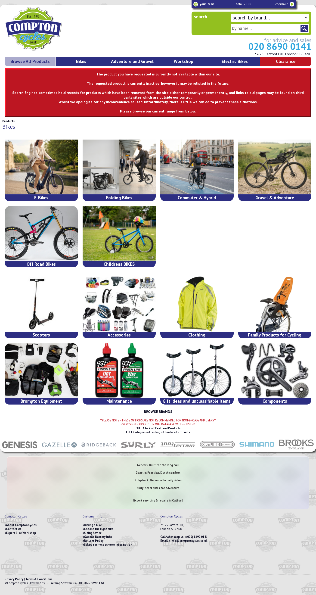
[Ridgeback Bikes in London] (98, 449)
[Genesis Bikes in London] (19, 449)
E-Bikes (41, 197)
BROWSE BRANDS (158, 411)
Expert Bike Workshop (21, 533)
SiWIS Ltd (97, 583)
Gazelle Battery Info (98, 537)
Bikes (81, 61)
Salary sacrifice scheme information (108, 545)
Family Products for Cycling (274, 335)
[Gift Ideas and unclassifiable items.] (197, 370)
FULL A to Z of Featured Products (158, 428)
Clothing (196, 335)
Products (8, 121)
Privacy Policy (14, 579)
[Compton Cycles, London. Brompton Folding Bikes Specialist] (51, 49)
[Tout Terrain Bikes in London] (177, 449)
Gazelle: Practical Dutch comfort (158, 473)
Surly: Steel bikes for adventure (158, 488)
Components (275, 401)
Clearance (285, 61)
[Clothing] (197, 304)
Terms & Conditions (38, 579)
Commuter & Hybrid (197, 197)
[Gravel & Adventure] (275, 167)
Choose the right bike (98, 529)
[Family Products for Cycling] (275, 304)
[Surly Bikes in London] (138, 449)
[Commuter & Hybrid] (197, 167)
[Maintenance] (119, 370)
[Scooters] (41, 304)
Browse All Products (30, 61)
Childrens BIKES (119, 264)
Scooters (41, 335)
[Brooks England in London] (296, 449)
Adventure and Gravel (132, 61)
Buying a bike (93, 525)
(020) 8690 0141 (197, 537)
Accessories (119, 335)
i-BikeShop (53, 583)
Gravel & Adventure (274, 197)
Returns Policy (93, 541)
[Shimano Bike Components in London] (256, 449)
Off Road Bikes (41, 264)
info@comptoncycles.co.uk (189, 541)
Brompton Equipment (41, 401)
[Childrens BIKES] (119, 233)
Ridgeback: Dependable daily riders (158, 480)
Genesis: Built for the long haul (158, 465)
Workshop (183, 61)
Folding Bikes (119, 197)
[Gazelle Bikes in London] (59, 449)
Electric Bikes (235, 61)
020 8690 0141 (279, 46)
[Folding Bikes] (119, 167)
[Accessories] (119, 304)
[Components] (275, 370)
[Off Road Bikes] (41, 233)
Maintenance (119, 401)
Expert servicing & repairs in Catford (158, 500)
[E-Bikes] (41, 167)
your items (207, 4)
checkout (281, 4)
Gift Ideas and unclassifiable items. (197, 401)
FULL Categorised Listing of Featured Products (158, 432)
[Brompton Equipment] (41, 370)
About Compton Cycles (21, 525)
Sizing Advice (93, 533)
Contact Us (13, 529)
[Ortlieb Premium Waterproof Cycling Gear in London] (217, 449)
